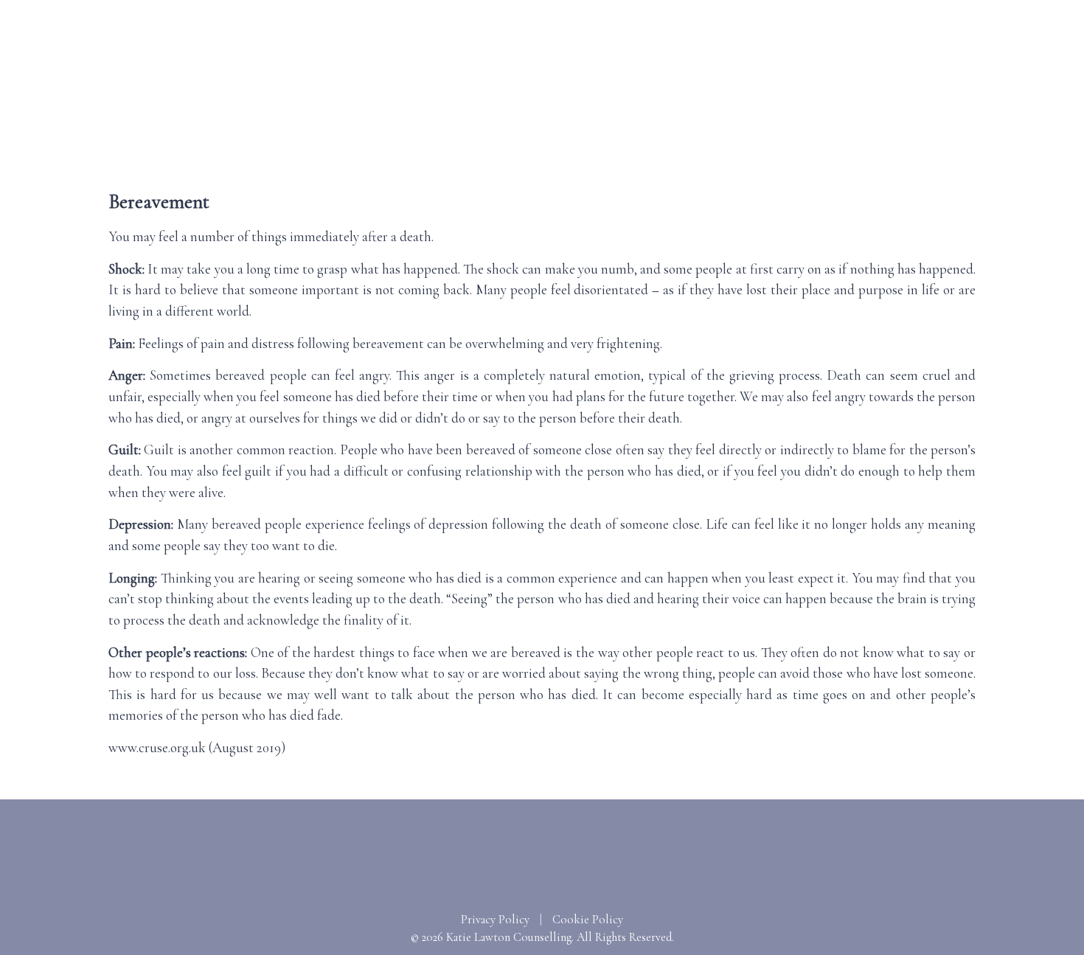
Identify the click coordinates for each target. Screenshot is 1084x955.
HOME (398, 142)
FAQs (722, 142)
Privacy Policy (495, 919)
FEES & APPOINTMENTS (608, 142)
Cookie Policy (587, 919)
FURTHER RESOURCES (832, 142)
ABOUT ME (475, 142)
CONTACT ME (970, 142)
